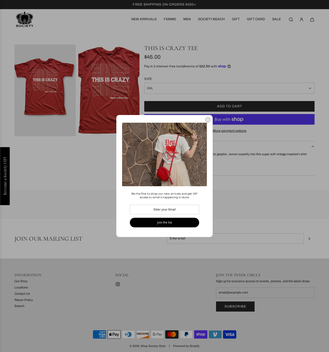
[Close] (208, 120)
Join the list (164, 222)
